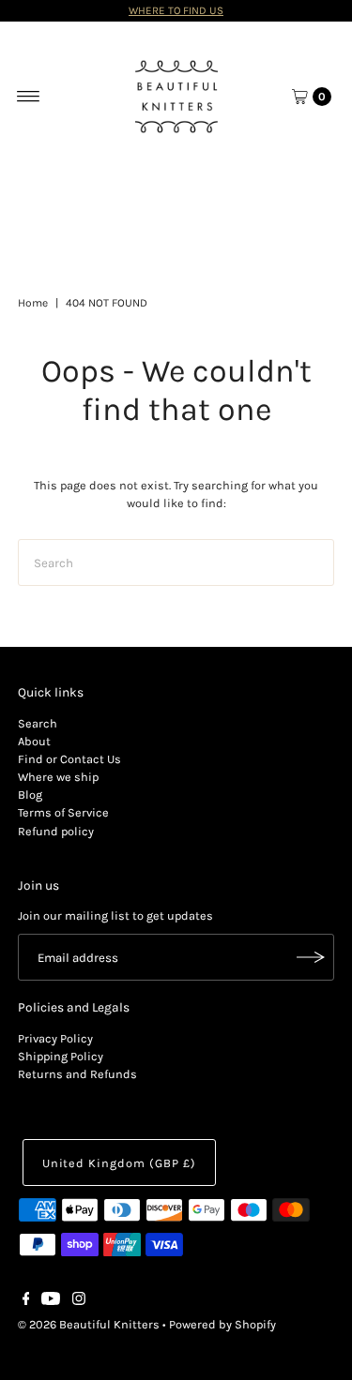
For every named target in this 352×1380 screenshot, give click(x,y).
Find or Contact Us (69, 759)
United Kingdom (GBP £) (119, 1163)
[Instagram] (78, 1301)
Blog (30, 795)
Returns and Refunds (77, 1074)
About (34, 741)
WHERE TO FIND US (176, 10)
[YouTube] (50, 1301)
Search (37, 723)
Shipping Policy (60, 1056)
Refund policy (56, 831)
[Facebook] (26, 1301)
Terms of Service (63, 812)
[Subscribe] (310, 957)
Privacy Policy (55, 1038)
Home (33, 302)
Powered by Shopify (222, 1324)
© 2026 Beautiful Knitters (89, 1324)
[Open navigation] (28, 96)
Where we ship (58, 777)
